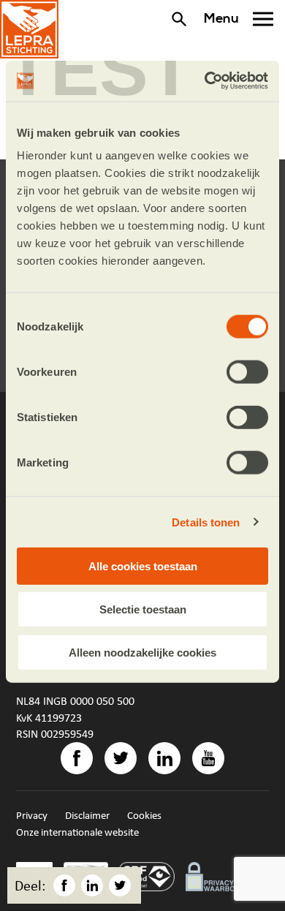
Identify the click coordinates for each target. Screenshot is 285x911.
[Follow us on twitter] (120, 758)
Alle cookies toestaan (142, 566)
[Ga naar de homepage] (29, 29)
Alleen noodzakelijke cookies (142, 652)
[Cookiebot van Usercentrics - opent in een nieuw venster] (205, 81)
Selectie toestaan (142, 608)
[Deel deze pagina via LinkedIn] (92, 885)
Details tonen (206, 521)
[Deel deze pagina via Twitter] (120, 885)
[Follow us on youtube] (208, 758)
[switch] (247, 372)
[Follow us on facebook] (77, 758)
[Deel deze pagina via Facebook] (64, 885)
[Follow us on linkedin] (164, 758)
